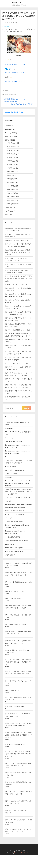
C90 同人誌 (11, 171)
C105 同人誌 (11, 161)
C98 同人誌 (11, 200)
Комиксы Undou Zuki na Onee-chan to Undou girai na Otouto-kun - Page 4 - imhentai (18, 483)
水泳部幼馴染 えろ (11, 555)
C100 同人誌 (11, 143)
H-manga (8, 133)
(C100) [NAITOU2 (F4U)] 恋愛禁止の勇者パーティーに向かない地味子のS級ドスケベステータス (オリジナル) (18, 491)
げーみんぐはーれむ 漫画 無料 (14, 514)
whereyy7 (8, 518)
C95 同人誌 (11, 189)
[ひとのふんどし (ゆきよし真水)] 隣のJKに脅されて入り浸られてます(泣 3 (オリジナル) (18, 662)
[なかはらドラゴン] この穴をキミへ (16, 284)
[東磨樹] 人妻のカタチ (12, 690)
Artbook (8, 126)
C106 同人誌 (11, 164)
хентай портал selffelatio (13, 441)
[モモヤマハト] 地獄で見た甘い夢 (15, 624)
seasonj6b (8, 477)
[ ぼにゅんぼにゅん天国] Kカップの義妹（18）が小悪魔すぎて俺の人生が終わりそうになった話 (19, 754)
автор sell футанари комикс (14, 470)
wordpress (9, 428)
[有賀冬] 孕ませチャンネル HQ (14, 591)
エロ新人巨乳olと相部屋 (12, 537)
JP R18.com (16, 3)
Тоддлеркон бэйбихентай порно (16, 540)
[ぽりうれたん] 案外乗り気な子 (15, 744)
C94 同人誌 (11, 186)
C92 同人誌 (11, 179)
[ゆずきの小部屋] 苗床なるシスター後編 (17, 330)
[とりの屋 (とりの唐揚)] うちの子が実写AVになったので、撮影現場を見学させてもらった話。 (19, 278)
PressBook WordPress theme (22, 853)
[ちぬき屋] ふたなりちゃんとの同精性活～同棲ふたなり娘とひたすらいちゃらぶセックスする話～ (19, 252)
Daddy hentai (9, 544)
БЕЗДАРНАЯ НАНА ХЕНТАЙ (14, 551)
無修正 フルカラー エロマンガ (14, 510)
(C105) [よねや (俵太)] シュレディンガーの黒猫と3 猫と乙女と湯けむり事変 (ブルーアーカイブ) (18, 735)
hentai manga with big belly (14, 547)
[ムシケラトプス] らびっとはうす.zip (16, 363)
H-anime (8, 129)
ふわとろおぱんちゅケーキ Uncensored (17, 497)
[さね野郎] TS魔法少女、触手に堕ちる (17, 240)
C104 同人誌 (11, 157)
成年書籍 (8, 207)
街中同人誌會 (9, 211)
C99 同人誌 (11, 204)
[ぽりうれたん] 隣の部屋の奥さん (15, 706)
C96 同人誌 (11, 193)
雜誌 (6, 214)
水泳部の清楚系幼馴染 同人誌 (14, 521)
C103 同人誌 (11, 154)
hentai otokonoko (11, 466)
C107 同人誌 (11, 168)
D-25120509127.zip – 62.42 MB (15, 64)
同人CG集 (8, 136)
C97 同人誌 (11, 197)
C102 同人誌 (11, 150)
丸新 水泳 (8, 501)
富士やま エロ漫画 (11, 473)
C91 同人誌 (10, 175)
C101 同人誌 (11, 146)
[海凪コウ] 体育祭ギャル (12, 598)
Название (8, 457)
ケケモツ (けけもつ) (10, 94)
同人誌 (6, 90)
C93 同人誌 (11, 182)
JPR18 (16, 22)
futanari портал (10, 438)
